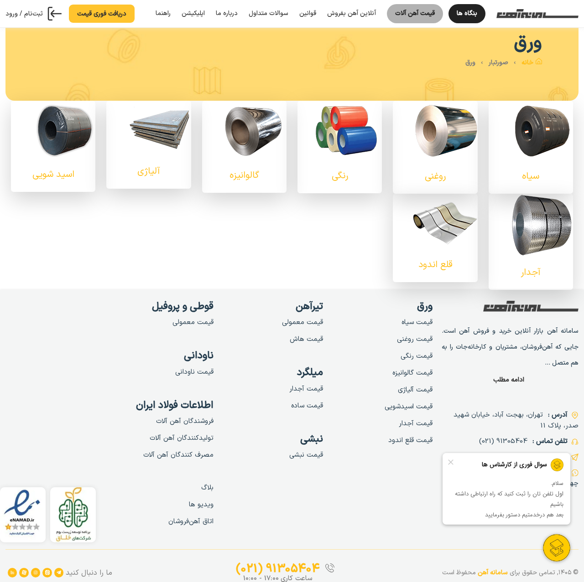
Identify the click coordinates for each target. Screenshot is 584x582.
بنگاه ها (462, 16)
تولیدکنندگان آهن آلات (182, 438)
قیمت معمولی (302, 322)
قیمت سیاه (417, 322)
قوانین (307, 13)
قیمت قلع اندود (410, 440)
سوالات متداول (268, 13)
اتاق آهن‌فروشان (191, 521)
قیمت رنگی (417, 356)
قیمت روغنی (415, 339)
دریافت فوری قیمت (101, 14)
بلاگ (207, 488)
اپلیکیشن (193, 13)
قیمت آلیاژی (415, 390)
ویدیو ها (201, 505)
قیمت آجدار (416, 423)
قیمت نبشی (306, 455)
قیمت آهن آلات (415, 16)
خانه (527, 62)
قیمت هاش (306, 339)
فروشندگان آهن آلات (185, 421)
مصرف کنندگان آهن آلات (178, 455)
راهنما (163, 13)
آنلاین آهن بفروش (351, 13)
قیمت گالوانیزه (412, 373)
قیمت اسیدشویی (409, 407)
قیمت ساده (307, 406)
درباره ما (227, 13)
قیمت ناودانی (194, 372)
